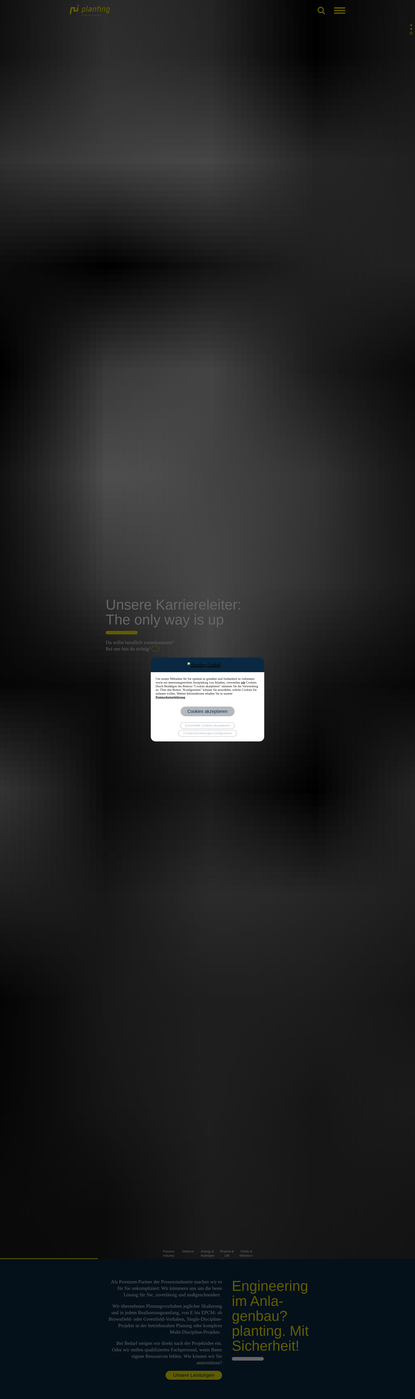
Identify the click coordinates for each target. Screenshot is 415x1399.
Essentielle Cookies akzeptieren (207, 725)
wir (243, 682)
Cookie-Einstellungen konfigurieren (207, 733)
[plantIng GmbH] (208, 664)
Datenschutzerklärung (170, 697)
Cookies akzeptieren (207, 711)
